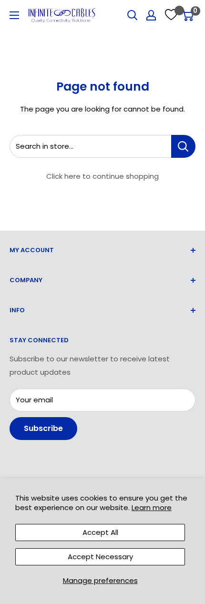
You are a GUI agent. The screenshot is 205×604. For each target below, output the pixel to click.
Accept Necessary (100, 557)
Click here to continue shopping (102, 176)
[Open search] (132, 15)
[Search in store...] (183, 146)
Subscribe (43, 428)
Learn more (152, 507)
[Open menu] (14, 15)
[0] (188, 15)
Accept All (100, 532)
